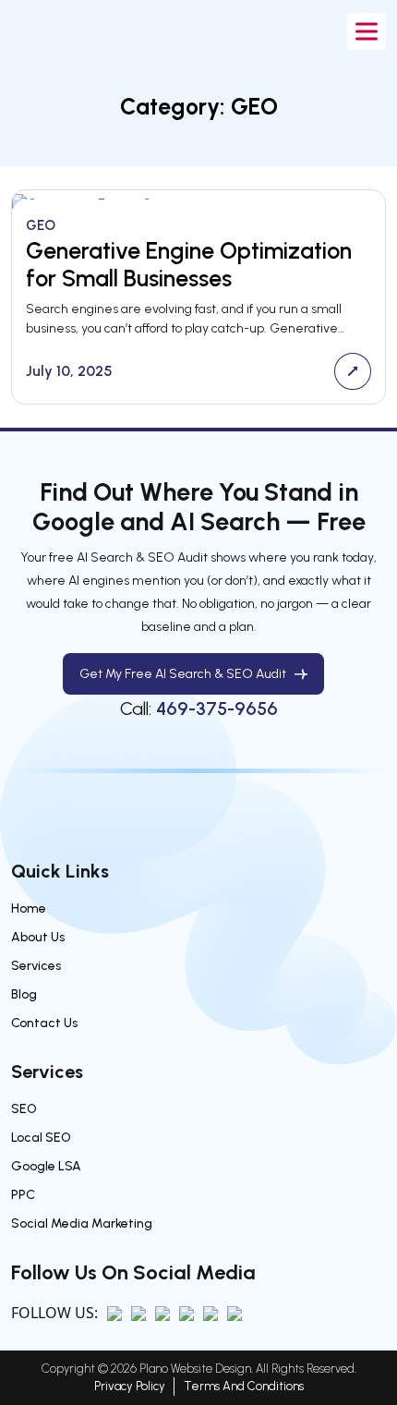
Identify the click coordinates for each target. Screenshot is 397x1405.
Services (36, 966)
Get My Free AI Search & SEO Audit (182, 674)
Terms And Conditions (244, 1386)
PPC (23, 1195)
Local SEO (41, 1137)
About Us (38, 937)
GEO (40, 225)
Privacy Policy (129, 1386)
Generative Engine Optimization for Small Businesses (189, 264)
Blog (24, 994)
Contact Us (44, 1023)
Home (28, 908)
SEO (24, 1109)
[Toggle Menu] (366, 31)
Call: (199, 708)
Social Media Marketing (81, 1223)
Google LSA (46, 1166)
